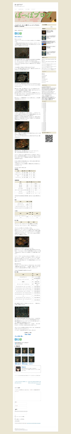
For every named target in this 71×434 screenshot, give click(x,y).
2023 (43, 106)
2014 (43, 130)
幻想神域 (48, 97)
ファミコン (48, 94)
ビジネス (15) (44, 80)
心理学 (51, 97)
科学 (44, 99)
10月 (44, 111)
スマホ (54, 91)
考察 (46, 99)
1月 (43, 121)
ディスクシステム (46, 93)
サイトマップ (33, 9)
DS (43, 89)
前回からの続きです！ (18, 36)
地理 (46, 97)
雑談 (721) (43, 73)
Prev (26, 334)
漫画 (50, 98)
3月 (43, 119)
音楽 (52, 99)
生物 (52, 98)
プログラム (50, 96)
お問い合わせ (16, 428)
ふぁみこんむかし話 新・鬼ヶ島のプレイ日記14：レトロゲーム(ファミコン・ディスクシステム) (34, 383)
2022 (43, 107)
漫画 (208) (43, 74)
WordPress (43, 91)
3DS (42, 86)
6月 (43, 115)
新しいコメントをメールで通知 (19, 416)
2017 (43, 127)
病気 (54, 98)
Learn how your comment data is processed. (33, 423)
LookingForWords (47, 89)
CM (42, 89)
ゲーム (35, 375)
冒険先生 (43, 97)
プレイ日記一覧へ (19, 336)
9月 (43, 112)
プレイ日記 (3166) (44, 75)
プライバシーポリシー (21, 428)
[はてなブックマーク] (16, 33)
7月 (43, 114)
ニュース (54, 93)
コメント (16, 391)
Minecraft (52, 89)
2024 (43, 105)
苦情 (48, 99)
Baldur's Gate (23, 375)
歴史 (46, 98)
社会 (43, 99)
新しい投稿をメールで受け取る (19, 419)
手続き (54, 97)
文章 (55, 97)
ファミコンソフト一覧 (45, 81)
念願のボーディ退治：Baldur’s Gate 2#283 (49, 31)
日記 (43, 98)
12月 (44, 108)
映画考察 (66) (44, 76)
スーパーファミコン (48, 92)
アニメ (47, 91)
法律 (47, 98)
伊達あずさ (26, 375)
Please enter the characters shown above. (21, 411)
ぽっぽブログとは (21, 9)
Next (29, 334)
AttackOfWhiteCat (47, 86)
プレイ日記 (19, 375)
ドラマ (51, 93)
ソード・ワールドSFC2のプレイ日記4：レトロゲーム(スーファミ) (51, 52)
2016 (43, 128)
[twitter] (18, 33)
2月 (43, 120)
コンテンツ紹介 (27, 9)
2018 (43, 126)
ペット (53, 96)
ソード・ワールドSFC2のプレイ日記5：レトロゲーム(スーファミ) (51, 37)
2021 (43, 122)
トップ (15, 9)
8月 (43, 113)
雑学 (50, 99)
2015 (43, 129)
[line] (20, 33)
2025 (43, 104)
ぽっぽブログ (19, 4)
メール (16, 405)
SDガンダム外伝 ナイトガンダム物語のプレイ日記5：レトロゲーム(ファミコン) (51, 42)
